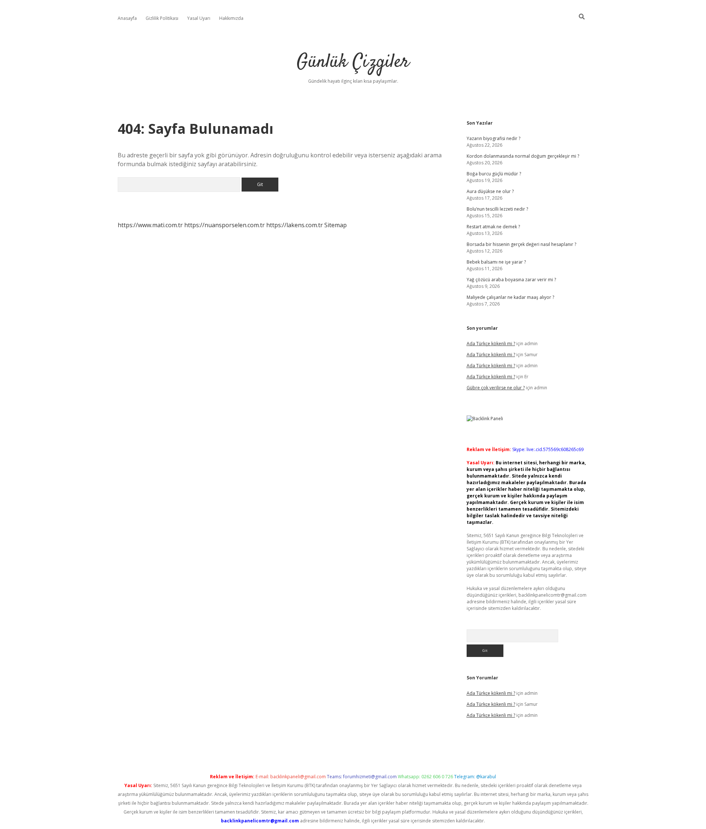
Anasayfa (127, 18)
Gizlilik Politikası (162, 18)
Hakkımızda (231, 18)
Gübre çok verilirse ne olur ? (496, 388)
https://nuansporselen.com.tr (224, 225)
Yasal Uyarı (198, 18)
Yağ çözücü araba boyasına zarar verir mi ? (511, 279)
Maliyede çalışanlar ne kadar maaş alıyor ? (510, 297)
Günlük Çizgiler (353, 62)
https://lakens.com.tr (294, 225)
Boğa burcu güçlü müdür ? (494, 174)
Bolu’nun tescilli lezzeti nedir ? (497, 209)
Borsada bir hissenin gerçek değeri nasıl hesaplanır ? (521, 244)
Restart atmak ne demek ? (493, 227)
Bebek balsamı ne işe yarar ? (496, 262)
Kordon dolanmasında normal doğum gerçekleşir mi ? (523, 156)
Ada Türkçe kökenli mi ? (491, 343)
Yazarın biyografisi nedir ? (493, 138)
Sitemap (335, 225)
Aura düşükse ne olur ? (490, 191)
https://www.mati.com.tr (150, 225)
